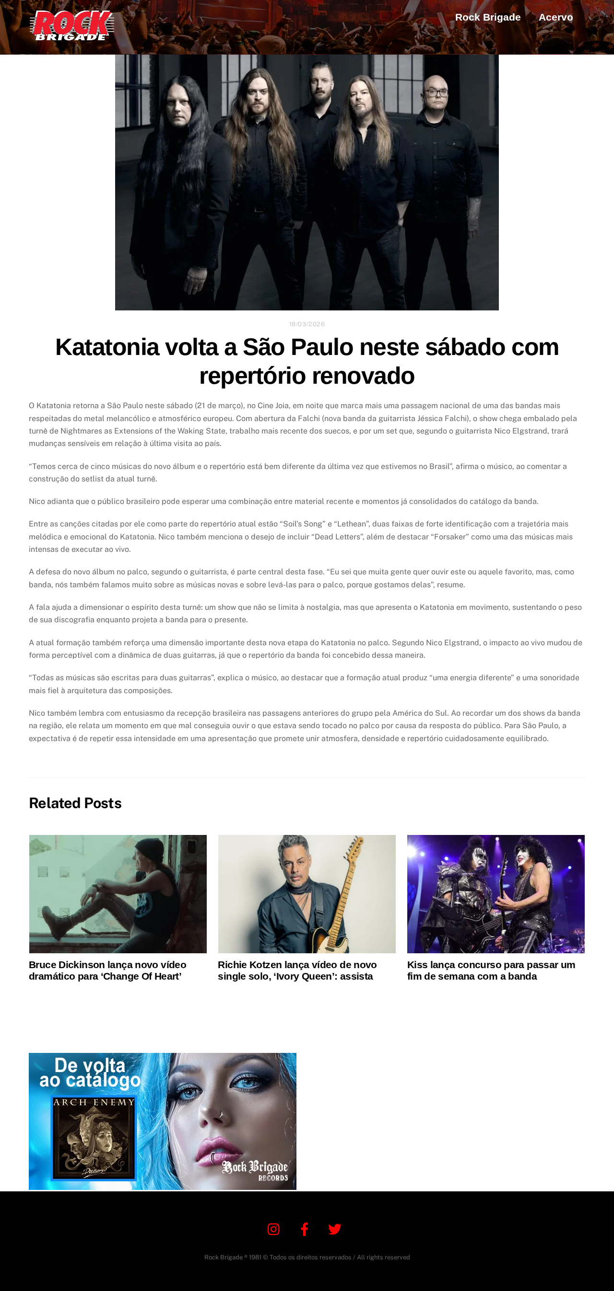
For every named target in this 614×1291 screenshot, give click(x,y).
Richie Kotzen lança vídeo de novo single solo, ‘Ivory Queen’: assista (297, 970)
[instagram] (276, 1228)
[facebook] (306, 1228)
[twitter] (336, 1228)
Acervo (556, 17)
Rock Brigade (488, 17)
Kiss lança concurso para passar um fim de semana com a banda (491, 970)
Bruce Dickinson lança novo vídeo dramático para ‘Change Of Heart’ (107, 970)
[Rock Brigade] (72, 36)
